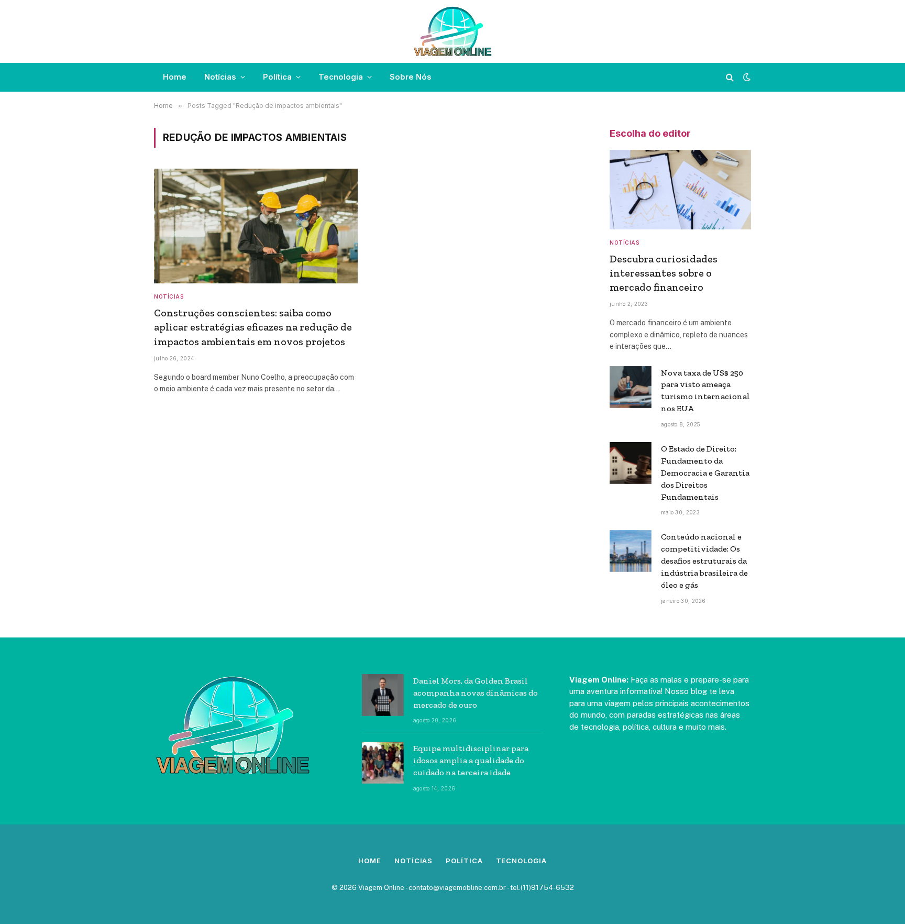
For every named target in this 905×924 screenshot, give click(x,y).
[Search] (730, 77)
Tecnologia (340, 77)
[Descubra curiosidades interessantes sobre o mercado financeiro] (680, 189)
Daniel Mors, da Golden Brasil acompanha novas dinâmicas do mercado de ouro (475, 693)
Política (277, 77)
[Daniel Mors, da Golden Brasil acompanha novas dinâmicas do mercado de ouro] (383, 695)
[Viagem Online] (453, 31)
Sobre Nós (411, 77)
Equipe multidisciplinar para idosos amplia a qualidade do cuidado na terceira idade (470, 760)
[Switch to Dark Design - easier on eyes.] (746, 77)
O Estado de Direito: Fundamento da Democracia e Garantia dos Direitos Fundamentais (705, 473)
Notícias (220, 77)
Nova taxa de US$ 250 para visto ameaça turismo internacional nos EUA (705, 391)
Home (174, 77)
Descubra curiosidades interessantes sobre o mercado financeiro (664, 272)
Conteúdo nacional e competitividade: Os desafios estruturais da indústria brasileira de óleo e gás (704, 561)
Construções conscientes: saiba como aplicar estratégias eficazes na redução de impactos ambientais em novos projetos (253, 326)
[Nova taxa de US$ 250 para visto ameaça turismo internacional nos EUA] (631, 387)
